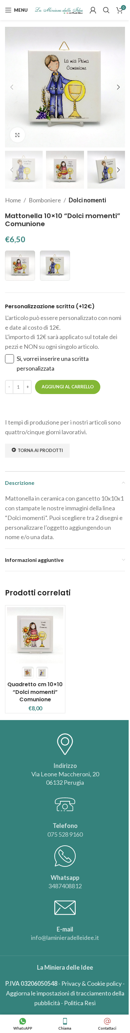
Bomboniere (45, 200)
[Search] (106, 10)
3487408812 (65, 886)
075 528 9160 (65, 834)
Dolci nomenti (87, 200)
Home (13, 200)
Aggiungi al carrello (68, 386)
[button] (11, 87)
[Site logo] (59, 9)
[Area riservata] (93, 10)
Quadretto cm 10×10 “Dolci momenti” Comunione (35, 692)
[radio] (20, 266)
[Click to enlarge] (17, 134)
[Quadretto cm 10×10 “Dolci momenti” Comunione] (35, 635)
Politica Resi (80, 1003)
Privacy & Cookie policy (91, 983)
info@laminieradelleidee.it (65, 937)
